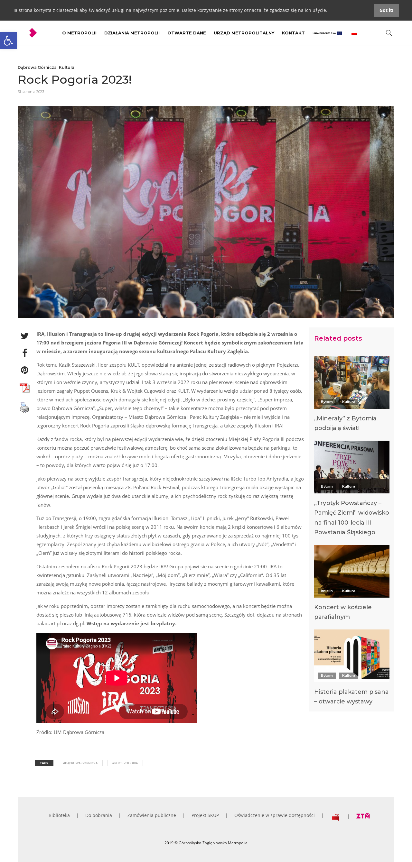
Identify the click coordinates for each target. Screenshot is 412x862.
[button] (8, 40)
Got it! (386, 10)
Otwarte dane (186, 32)
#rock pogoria (125, 763)
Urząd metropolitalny (244, 32)
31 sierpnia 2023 (31, 91)
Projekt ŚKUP (205, 815)
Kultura (66, 67)
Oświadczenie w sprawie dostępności (274, 815)
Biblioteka (59, 815)
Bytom (327, 401)
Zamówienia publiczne (151, 815)
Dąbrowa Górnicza (37, 67)
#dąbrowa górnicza (80, 763)
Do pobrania (98, 815)
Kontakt (293, 32)
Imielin (327, 591)
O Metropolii (79, 32)
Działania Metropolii (132, 32)
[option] (351, 395)
